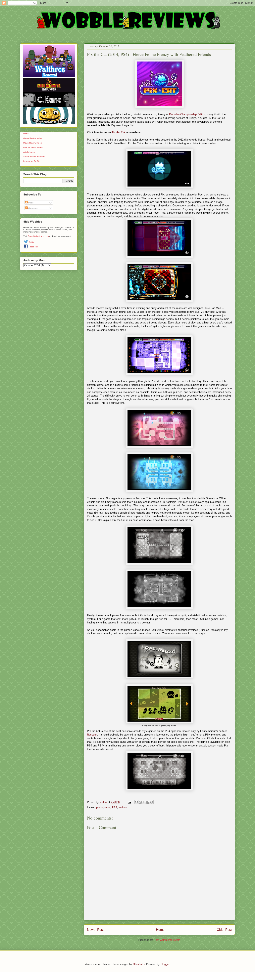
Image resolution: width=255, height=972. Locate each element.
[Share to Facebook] (148, 802)
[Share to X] (144, 802)
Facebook (33, 247)
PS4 (114, 807)
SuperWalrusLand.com (38, 236)
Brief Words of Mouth (33, 147)
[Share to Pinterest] (152, 802)
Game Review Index (32, 138)
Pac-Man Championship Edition (187, 114)
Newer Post (95, 929)
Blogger (165, 964)
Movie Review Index (32, 143)
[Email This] (136, 802)
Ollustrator (139, 964)
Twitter (31, 242)
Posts (30, 203)
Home (160, 929)
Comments (33, 208)
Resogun (92, 734)
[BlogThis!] (140, 802)
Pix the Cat (118, 132)
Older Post (224, 929)
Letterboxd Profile (31, 161)
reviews (123, 807)
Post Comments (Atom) (167, 939)
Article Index (29, 152)
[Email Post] (129, 802)
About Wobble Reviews (34, 156)
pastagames (103, 807)
